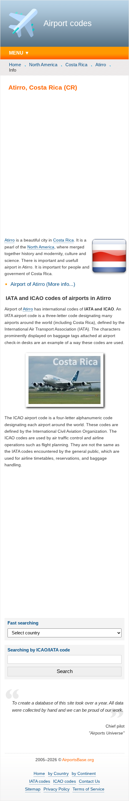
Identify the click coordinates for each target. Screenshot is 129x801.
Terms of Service (88, 789)
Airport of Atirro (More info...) (42, 284)
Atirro (100, 64)
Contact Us (89, 781)
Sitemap (32, 789)
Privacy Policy (57, 789)
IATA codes (39, 781)
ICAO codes (64, 781)
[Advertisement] (64, 163)
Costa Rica (76, 64)
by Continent (84, 773)
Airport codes (68, 23)
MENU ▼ (19, 52)
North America (43, 64)
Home (15, 64)
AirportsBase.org (78, 759)
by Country (58, 773)
